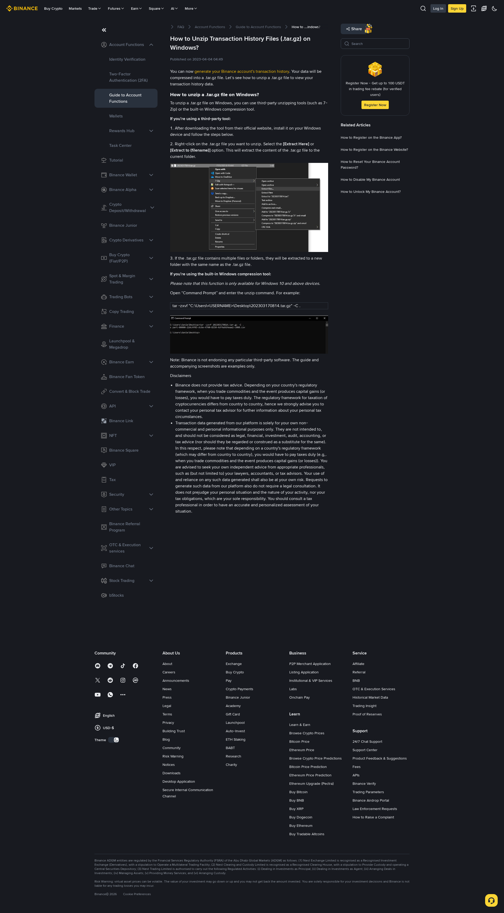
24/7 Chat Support (367, 741)
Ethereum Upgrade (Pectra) (311, 783)
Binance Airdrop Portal (371, 800)
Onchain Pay (299, 697)
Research (233, 756)
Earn (134, 8)
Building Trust (173, 731)
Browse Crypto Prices (306, 733)
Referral (359, 672)
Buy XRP (296, 808)
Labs (293, 689)
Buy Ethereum (300, 825)
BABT (230, 747)
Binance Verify (364, 783)
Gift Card (233, 714)
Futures (114, 8)
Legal (166, 705)
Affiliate (358, 663)
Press (167, 697)
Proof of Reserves (367, 714)
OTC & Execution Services (374, 689)
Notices (168, 764)
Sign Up (457, 8)
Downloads (171, 773)
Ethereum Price (301, 749)
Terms (167, 714)
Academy (233, 705)
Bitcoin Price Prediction (308, 766)
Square (154, 8)
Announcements (175, 680)
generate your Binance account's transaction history (242, 71)
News (167, 689)
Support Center (365, 749)
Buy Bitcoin (298, 792)
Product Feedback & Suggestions (380, 758)
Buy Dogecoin (300, 817)
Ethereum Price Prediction (310, 775)
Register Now (375, 104)
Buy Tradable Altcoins (306, 834)
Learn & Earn (299, 724)
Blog (166, 739)
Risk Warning (172, 756)
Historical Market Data (370, 697)
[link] (126, 44)
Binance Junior (238, 697)
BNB (356, 680)
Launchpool (235, 722)
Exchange (234, 663)
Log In (438, 8)
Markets (75, 8)
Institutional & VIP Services (310, 680)
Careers (168, 672)
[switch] (113, 740)
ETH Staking (235, 739)
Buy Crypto (53, 8)
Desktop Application (178, 781)
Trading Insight (364, 705)
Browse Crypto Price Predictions (315, 758)
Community (171, 747)
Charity (231, 764)
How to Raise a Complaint (373, 817)
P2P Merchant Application (310, 663)
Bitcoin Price (299, 741)
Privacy (168, 722)
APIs (356, 775)
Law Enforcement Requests (375, 808)
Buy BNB (296, 800)
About (167, 663)
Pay (229, 680)
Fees (357, 766)
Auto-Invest (235, 731)
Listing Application (304, 672)
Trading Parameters (368, 792)
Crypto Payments (239, 689)
